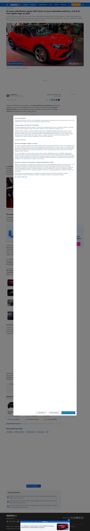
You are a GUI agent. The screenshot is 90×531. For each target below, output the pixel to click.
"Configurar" (17, 158)
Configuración (54, 412)
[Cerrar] (69, 520)
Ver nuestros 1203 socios (21, 177)
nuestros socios (35, 153)
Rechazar (41, 412)
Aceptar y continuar (68, 412)
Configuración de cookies (21, 136)
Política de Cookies (32, 135)
